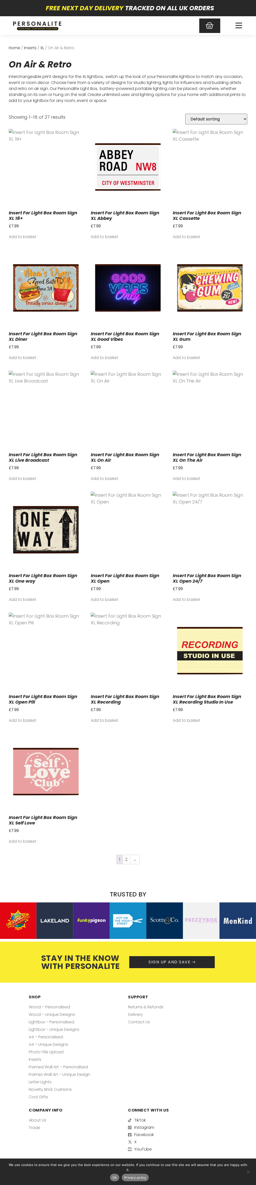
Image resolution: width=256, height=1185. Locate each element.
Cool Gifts (38, 1097)
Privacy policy (135, 1178)
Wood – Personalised (49, 1007)
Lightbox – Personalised (51, 1022)
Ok (114, 1178)
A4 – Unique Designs (48, 1044)
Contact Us (139, 1022)
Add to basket (22, 237)
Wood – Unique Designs (52, 1014)
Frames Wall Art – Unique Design (59, 1074)
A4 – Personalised (46, 1037)
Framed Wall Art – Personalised (58, 1067)
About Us (37, 1120)
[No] (248, 1171)
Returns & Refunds (146, 1007)
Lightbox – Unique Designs (54, 1029)
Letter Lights (40, 1082)
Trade (34, 1128)
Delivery (135, 1014)
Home (14, 48)
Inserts (30, 48)
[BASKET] (209, 25)
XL (42, 48)
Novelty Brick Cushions (50, 1089)
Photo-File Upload (46, 1052)
